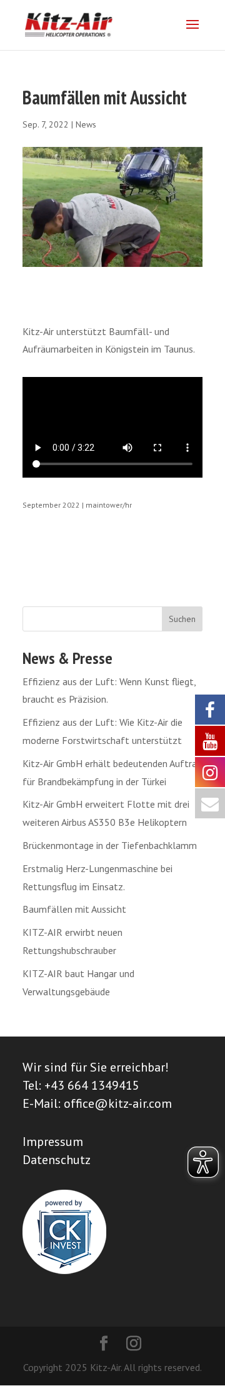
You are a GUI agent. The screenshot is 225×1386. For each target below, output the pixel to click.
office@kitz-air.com (118, 1103)
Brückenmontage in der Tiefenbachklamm (109, 845)
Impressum (52, 1141)
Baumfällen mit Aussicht (74, 909)
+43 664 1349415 (91, 1085)
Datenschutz (56, 1160)
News (86, 124)
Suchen (182, 619)
